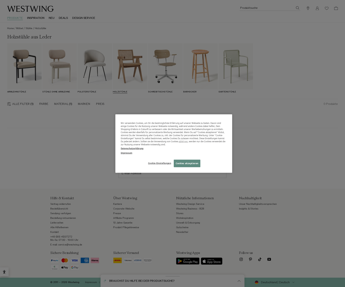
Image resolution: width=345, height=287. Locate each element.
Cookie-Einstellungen (159, 163)
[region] (173, 143)
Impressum (126, 152)
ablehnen (183, 141)
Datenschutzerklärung (132, 148)
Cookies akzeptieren (187, 163)
